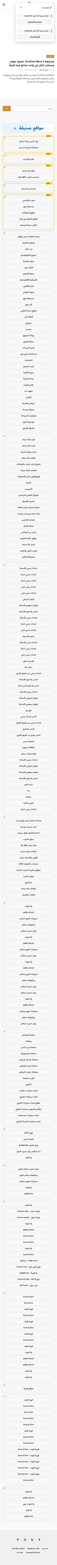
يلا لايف (28, 1157)
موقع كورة (28, 1388)
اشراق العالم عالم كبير (28, 495)
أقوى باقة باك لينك (28, 857)
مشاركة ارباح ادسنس (28, 147)
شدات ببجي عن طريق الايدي (28, 673)
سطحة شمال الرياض (28, 1059)
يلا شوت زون (28, 1504)
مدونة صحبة (28, 409)
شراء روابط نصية (28, 452)
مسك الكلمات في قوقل (28, 236)
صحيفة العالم (28, 557)
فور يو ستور (28, 661)
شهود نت (28, 391)
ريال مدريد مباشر (28, 931)
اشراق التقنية (28, 242)
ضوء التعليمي (28, 200)
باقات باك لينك (28, 458)
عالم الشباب (28, 159)
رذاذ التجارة (28, 378)
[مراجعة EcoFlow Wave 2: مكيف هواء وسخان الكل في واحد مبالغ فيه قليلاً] (28, 43)
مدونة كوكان (28, 292)
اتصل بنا (20, 1552)
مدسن (28, 329)
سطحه (28, 1041)
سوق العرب (28, 839)
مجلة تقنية (29, 526)
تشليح (28, 1084)
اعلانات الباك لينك (28, 470)
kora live (28, 1303)
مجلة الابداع (28, 341)
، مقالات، (50, 56)
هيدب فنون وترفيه (28, 550)
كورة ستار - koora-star (28, 1211)
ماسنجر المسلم (28, 188)
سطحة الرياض (28, 1035)
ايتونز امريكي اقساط (28, 698)
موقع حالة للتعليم (28, 538)
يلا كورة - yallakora (28, 1273)
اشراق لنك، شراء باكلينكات (28, 464)
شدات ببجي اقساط (28, 568)
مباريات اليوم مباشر (29, 918)
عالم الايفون (28, 286)
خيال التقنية (28, 261)
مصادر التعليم (28, 520)
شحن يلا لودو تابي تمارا (28, 685)
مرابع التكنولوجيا (28, 255)
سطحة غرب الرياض (29, 1066)
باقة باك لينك (28, 171)
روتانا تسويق (28, 335)
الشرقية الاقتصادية (28, 280)
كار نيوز (28, 304)
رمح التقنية (28, 372)
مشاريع (28, 882)
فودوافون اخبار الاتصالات (28, 476)
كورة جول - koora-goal (28, 1217)
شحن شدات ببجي (28, 716)
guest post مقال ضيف (28, 833)
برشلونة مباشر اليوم (28, 1175)
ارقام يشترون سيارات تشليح (29, 1109)
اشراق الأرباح (28, 428)
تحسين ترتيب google (28, 177)
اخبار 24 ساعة (28, 544)
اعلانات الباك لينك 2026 (28, 507)
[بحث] (4, 4)
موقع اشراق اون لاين (28, 219)
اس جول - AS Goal (28, 1285)
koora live (28, 1236)
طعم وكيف (28, 385)
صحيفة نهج (28, 298)
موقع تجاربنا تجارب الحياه (28, 870)
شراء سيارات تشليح (28, 1096)
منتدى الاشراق (28, 501)
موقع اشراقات (28, 212)
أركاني (28, 397)
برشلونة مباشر (28, 924)
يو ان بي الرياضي (28, 532)
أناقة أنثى (28, 317)
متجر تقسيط (28, 636)
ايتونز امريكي (28, 599)
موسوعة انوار (29, 422)
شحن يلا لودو (28, 729)
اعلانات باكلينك (28, 895)
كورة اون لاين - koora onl (28, 1267)
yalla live (28, 1193)
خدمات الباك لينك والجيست (29, 820)
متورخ (28, 323)
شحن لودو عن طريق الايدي (28, 735)
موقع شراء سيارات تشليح (28, 1103)
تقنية (28, 482)
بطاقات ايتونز (28, 747)
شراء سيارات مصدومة (28, 1115)
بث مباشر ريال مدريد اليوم (29, 1151)
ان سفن (28, 249)
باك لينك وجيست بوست (28, 513)
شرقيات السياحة (28, 415)
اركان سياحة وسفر (28, 225)
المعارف (29, 360)
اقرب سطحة (28, 1078)
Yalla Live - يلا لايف (28, 1260)
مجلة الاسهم (28, 273)
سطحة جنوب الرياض (28, 1072)
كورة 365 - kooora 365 (28, 1279)
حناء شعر (28, 784)
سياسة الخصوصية (33, 1552)
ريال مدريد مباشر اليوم (28, 1169)
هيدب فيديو (28, 366)
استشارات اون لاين (28, 354)
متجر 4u (28, 667)
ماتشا (28, 797)
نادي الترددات (29, 348)
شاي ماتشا (28, 803)
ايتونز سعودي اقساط (28, 605)
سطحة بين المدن (29, 1047)
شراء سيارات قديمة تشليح (28, 1121)
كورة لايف (28, 1309)
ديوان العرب (28, 876)
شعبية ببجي (28, 741)
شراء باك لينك (28, 439)
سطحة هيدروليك (28, 1053)
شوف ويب (28, 267)
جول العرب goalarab (28, 1145)
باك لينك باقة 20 (28, 845)
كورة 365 (28, 1133)
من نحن (45, 1548)
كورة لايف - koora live (28, 1449)
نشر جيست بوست (28, 827)
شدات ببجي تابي (28, 587)
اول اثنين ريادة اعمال (28, 141)
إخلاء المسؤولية (33, 1548)
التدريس (28, 489)
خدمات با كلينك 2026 (28, 864)
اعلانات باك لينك (28, 888)
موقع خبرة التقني (28, 310)
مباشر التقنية (28, 403)
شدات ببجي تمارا (28, 574)
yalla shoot (28, 912)
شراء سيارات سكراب (28, 1090)
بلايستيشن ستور (28, 753)
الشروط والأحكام (18, 1548)
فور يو (28, 710)
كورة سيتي (28, 1139)
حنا (28, 790)
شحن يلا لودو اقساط (28, 611)
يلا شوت (28, 906)
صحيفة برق (28, 206)
